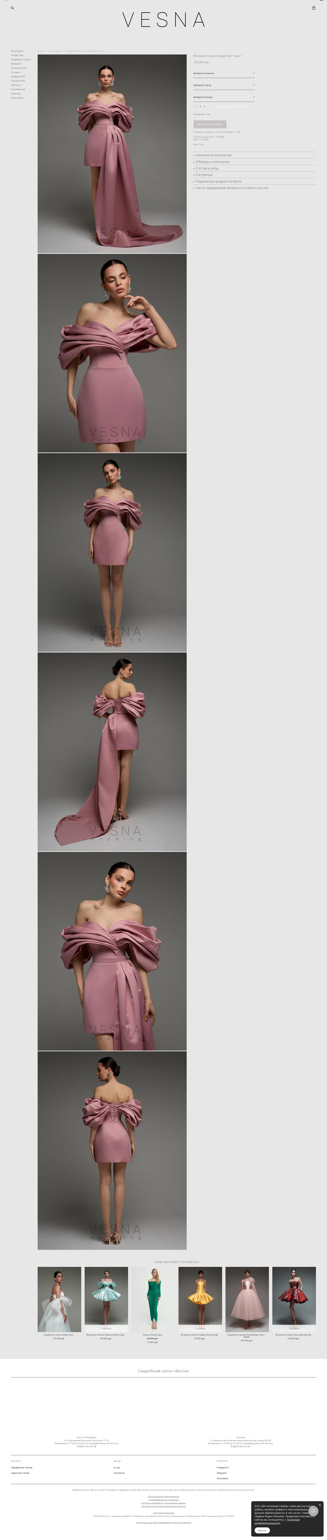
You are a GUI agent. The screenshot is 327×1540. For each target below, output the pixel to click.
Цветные (15, 85)
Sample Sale (17, 55)
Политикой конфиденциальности (277, 1521)
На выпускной (18, 67)
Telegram (222, 1473)
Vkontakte (222, 1479)
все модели (56, 50)
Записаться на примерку (210, 124)
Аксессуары (17, 97)
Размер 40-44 (18, 76)
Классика (16, 93)
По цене (15, 72)
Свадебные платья (21, 59)
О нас (117, 1468)
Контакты (119, 1473)
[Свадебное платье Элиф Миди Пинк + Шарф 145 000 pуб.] (247, 1299)
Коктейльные (18, 89)
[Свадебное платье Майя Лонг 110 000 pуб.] (59, 1299)
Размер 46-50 (18, 80)
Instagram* (223, 1468)
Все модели (17, 50)
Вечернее (16, 63)
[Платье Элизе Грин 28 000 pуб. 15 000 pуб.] (153, 1299)
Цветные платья (20, 1473)
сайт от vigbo (18, 1532)
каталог (42, 50)
